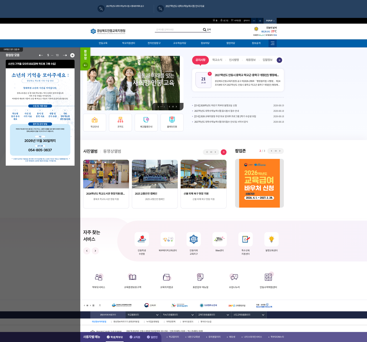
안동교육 (103, 43)
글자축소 (254, 21)
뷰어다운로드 (187, 322)
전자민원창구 (154, 43)
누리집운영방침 (152, 322)
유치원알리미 (214, 337)
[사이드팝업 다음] (65, 55)
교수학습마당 (179, 43)
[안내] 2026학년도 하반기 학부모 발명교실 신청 (239, 105)
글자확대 (260, 21)
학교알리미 (174, 337)
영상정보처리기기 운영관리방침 (126, 322)
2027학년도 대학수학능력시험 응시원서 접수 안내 (239, 111)
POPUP (269, 20)
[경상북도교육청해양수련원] (114, 305)
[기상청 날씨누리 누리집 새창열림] (256, 30)
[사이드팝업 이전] (41, 55)
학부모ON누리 (277, 337)
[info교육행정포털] (229, 305)
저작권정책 (170, 322)
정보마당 (205, 43)
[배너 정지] (87, 305)
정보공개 (256, 43)
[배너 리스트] (93, 305)
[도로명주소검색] (200, 305)
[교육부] (142, 305)
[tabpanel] (133, 83)
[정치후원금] (171, 305)
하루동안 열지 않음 (11, 49)
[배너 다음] (90, 305)
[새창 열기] (40, 116)
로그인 (225, 21)
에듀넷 (232, 337)
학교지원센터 (128, 43)
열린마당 (230, 43)
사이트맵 (237, 21)
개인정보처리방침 (99, 322)
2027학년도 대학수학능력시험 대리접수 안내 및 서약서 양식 (239, 122)
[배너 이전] (84, 305)
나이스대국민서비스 (253, 337)
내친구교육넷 (194, 337)
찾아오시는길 (206, 322)
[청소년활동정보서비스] (258, 305)
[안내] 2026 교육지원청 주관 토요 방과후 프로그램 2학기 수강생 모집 (239, 116)
